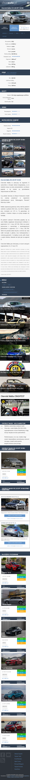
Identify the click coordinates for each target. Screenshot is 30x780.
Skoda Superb (18, 753)
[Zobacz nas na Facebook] (2, 757)
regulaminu (26, 775)
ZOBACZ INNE (10, 518)
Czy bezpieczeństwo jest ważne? (9, 121)
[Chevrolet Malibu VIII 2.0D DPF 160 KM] (8, 150)
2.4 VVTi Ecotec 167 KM (8, 289)
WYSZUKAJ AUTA (19, 518)
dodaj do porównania (14, 28)
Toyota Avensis (18, 766)
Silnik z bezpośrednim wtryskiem (9, 74)
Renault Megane (19, 764)
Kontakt (21, 777)
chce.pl (9, 2)
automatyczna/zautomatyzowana (10, 292)
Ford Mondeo (18, 759)
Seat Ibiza (17, 769)
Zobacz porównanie (5, 28)
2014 (9, 284)
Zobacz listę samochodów (15, 515)
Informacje (17, 777)
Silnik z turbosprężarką (11, 72)
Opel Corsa (17, 761)
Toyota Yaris (17, 756)
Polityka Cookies (10, 777)
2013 (4, 284)
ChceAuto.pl (12, 775)
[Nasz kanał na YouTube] (8, 757)
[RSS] (2, 762)
